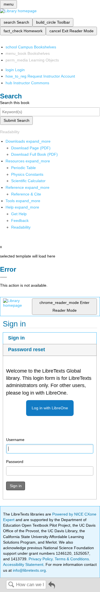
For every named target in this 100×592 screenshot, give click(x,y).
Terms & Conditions (72, 559)
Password (14, 461)
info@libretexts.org (29, 570)
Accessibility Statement (23, 564)
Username (15, 439)
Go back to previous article (52, 587)
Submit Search (16, 120)
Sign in (16, 338)
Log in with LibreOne (50, 408)
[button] (20, 220)
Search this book (14, 102)
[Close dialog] (3, 277)
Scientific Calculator (28, 181)
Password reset (26, 349)
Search (11, 585)
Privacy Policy (40, 559)
